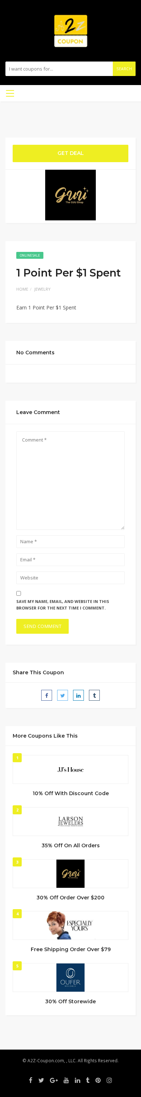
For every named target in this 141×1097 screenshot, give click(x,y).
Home (22, 289)
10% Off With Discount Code (71, 793)
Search (124, 68)
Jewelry (42, 289)
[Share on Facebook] (46, 695)
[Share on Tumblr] (94, 695)
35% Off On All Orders (71, 845)
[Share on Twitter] (62, 695)
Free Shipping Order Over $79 (71, 949)
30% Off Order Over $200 (70, 897)
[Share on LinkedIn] (78, 695)
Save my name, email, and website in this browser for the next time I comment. (62, 605)
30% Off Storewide (70, 1001)
